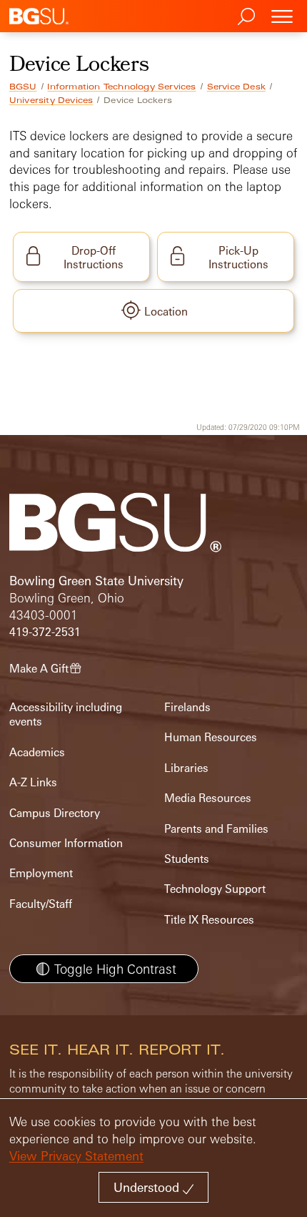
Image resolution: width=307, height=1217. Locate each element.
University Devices (51, 100)
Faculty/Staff (40, 904)
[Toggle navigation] (282, 16)
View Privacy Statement (76, 1155)
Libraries (186, 768)
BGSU (23, 87)
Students (186, 859)
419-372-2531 (45, 632)
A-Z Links (33, 782)
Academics (37, 752)
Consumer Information (66, 843)
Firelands (187, 707)
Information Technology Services (121, 87)
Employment (41, 873)
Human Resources (210, 737)
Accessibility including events (65, 714)
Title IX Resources (209, 920)
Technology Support (215, 889)
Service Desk (236, 87)
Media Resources (207, 798)
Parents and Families (216, 829)
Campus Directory (54, 813)
